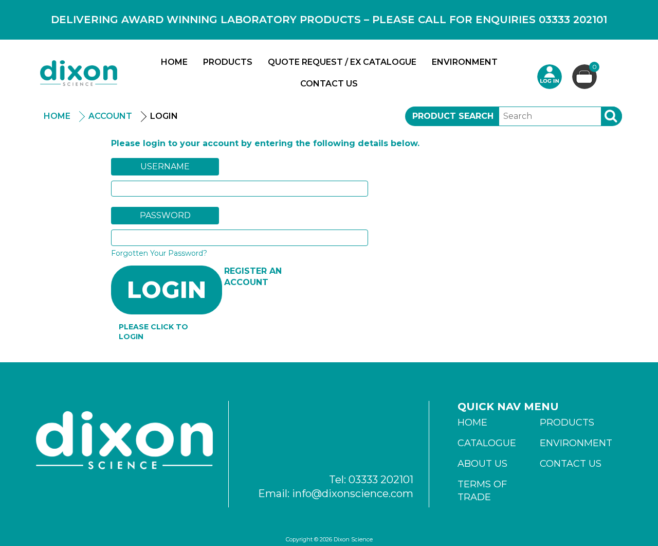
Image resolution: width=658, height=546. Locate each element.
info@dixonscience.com (352, 493)
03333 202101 (381, 479)
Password (165, 215)
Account (110, 116)
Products (227, 62)
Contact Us (329, 84)
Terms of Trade (482, 490)
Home (174, 62)
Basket (594, 67)
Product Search (453, 116)
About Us (482, 463)
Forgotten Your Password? (159, 253)
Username (165, 166)
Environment (465, 62)
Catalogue (487, 443)
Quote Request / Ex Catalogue (342, 62)
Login (549, 76)
